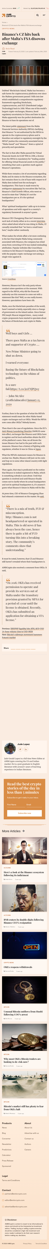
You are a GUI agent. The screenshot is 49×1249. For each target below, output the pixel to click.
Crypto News (8, 28)
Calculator (6, 1155)
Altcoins (7, 868)
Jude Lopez (23, 744)
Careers (27, 1150)
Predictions (6, 1150)
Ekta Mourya (8, 1018)
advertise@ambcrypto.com (16, 1207)
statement (21, 126)
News (4, 1128)
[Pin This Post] (23, 647)
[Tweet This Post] (18, 647)
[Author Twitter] (20, 749)
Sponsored (6, 1166)
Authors (27, 1144)
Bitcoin (6, 1007)
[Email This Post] (28, 647)
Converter (6, 1139)
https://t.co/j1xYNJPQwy (24, 389)
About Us (28, 1128)
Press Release (7, 1161)
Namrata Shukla (9, 971)
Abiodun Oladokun (10, 927)
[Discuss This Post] (33, 647)
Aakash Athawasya (10, 1113)
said (42, 496)
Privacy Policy (27, 1243)
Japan (38, 449)
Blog (4, 1133)
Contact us (29, 1139)
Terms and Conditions (11, 1180)
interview (41, 221)
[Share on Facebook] (13, 647)
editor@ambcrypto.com (14, 1200)
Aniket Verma (8, 879)
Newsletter (6, 1144)
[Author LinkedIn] (26, 749)
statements (17, 188)
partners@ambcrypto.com (16, 1194)
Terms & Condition (41, 1243)
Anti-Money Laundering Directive (17, 431)
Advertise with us (31, 1133)
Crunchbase (12, 279)
